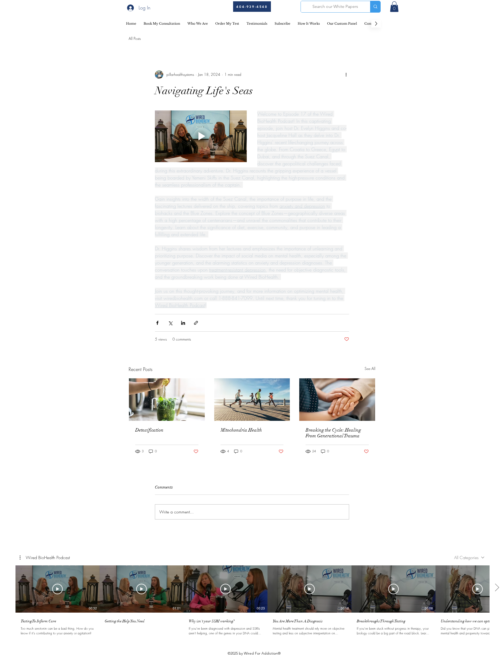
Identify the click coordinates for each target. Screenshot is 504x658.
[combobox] (469, 557)
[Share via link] (195, 322)
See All (370, 368)
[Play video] (201, 136)
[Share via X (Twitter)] (170, 322)
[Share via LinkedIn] (183, 322)
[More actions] (346, 74)
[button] (394, 6)
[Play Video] (57, 589)
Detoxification (149, 430)
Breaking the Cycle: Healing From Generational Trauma (333, 433)
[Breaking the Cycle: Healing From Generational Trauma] (337, 399)
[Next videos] (497, 588)
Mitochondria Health (241, 430)
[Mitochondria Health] (252, 399)
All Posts (135, 38)
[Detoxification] (167, 399)
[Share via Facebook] (157, 322)
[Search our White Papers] (375, 6)
